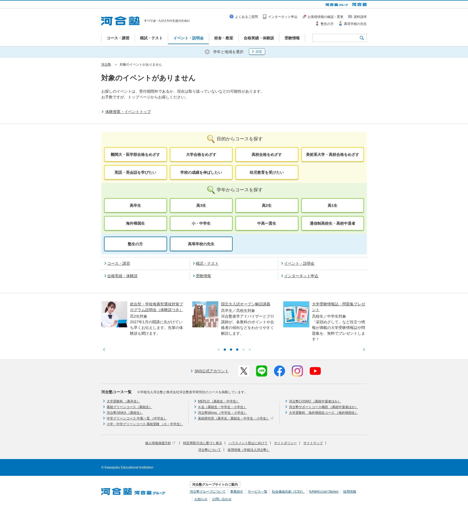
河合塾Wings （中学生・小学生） (222, 413)
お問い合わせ (222, 499)
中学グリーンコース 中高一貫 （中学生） (137, 418)
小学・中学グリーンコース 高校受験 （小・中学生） (145, 424)
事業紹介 (236, 491)
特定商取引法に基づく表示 (202, 443)
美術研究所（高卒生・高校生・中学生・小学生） (233, 418)
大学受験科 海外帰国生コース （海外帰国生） (323, 413)
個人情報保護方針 (158, 443)
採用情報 (349, 491)
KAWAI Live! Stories (324, 491)
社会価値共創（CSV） (288, 491)
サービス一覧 (257, 491)
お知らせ (200, 499)
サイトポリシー (285, 443)
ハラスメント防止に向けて (248, 443)
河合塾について (209, 450)
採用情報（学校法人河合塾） (248, 450)
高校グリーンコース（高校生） (129, 407)
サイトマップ (313, 443)
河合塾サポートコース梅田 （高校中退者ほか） (323, 407)
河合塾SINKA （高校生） (125, 413)
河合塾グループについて (208, 491)
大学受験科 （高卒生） (123, 401)
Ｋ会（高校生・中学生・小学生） (222, 407)
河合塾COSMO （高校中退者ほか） (315, 401)
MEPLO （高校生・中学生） (218, 401)
